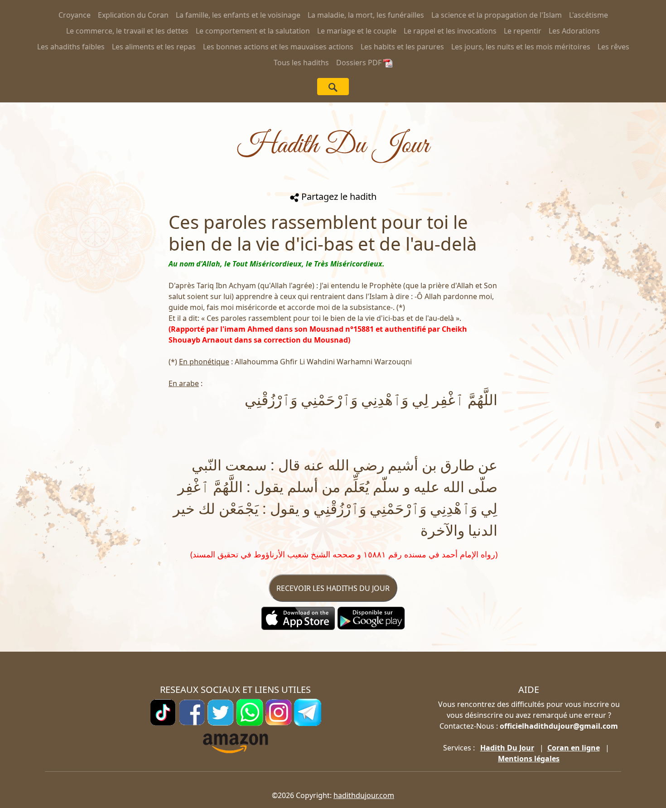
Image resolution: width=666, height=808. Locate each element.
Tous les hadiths (301, 63)
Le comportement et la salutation (253, 31)
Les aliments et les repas (154, 47)
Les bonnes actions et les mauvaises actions (278, 47)
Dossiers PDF (359, 63)
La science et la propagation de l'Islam (496, 15)
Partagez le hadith (337, 196)
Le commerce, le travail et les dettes (127, 31)
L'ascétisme (588, 15)
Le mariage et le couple (356, 31)
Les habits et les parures (402, 47)
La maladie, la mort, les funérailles (366, 15)
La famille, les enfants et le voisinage (238, 15)
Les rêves (613, 47)
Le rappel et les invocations (450, 31)
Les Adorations (574, 31)
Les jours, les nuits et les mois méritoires (520, 47)
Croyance (74, 15)
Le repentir (522, 31)
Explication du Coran (133, 15)
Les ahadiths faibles (71, 47)
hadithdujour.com (363, 795)
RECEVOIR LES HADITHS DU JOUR (333, 588)
